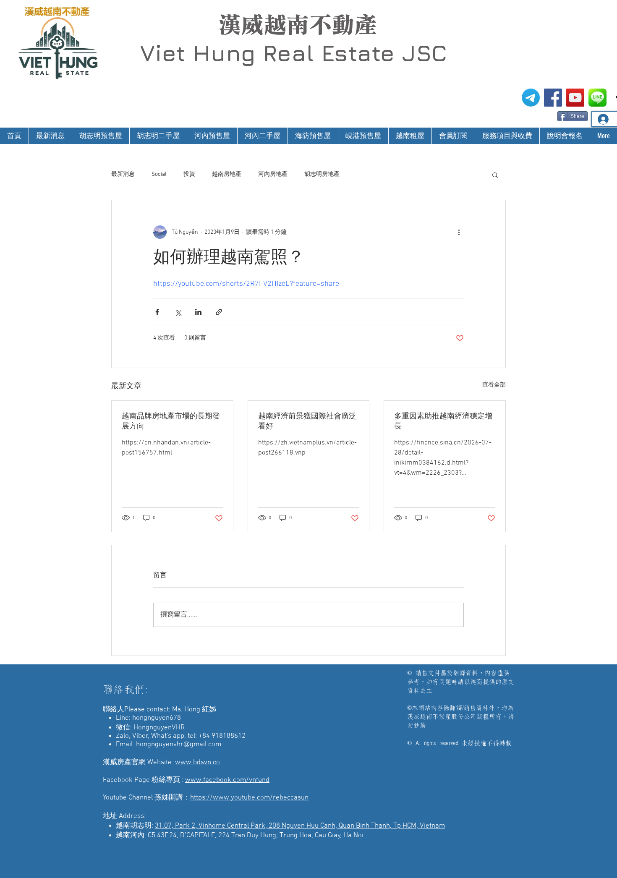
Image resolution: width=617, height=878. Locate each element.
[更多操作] (459, 232)
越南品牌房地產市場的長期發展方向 (171, 421)
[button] (495, 174)
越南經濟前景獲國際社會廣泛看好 (307, 421)
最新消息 (123, 174)
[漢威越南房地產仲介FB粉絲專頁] (553, 98)
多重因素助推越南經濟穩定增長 (443, 421)
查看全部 (494, 385)
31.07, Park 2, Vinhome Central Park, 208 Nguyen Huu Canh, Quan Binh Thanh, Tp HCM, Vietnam (300, 826)
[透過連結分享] (219, 312)
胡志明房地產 (322, 174)
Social (159, 174)
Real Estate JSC (355, 52)
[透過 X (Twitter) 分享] (178, 312)
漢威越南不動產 (297, 24)
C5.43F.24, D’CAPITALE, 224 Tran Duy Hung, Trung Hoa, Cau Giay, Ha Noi (254, 835)
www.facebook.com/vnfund (227, 780)
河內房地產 (273, 174)
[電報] (531, 98)
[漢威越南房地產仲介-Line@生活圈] (597, 98)
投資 (189, 174)
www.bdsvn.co (197, 762)
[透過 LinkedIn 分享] (198, 312)
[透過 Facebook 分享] (157, 312)
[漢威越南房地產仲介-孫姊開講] (575, 98)
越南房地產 (226, 174)
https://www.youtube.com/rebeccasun (249, 798)
